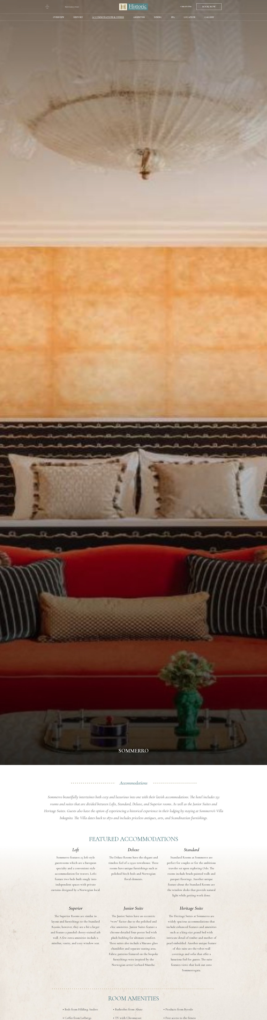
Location (189, 17)
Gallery (209, 17)
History (78, 17)
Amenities (139, 17)
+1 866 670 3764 (185, 7)
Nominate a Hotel (72, 7)
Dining (158, 17)
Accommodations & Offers (108, 17)
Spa (173, 17)
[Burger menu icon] (47, 6)
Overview (58, 17)
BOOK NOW (209, 6)
